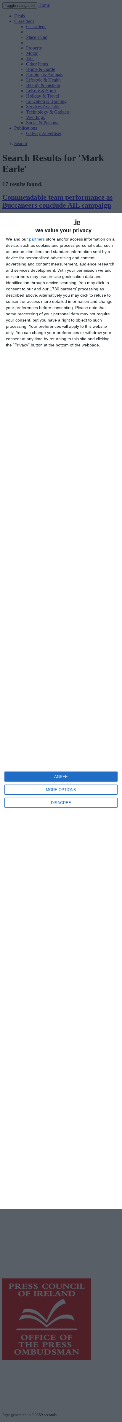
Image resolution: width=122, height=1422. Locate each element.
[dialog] (61, 711)
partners (37, 239)
